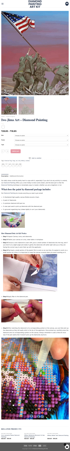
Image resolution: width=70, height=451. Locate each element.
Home (3, 116)
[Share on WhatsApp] (3, 165)
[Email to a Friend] (13, 165)
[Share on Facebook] (6, 165)
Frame (3, 140)
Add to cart (15, 151)
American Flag (8, 160)
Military (23, 160)
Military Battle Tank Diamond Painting (57, 435)
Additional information (16, 176)
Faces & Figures (10, 116)
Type (2, 144)
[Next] (65, 53)
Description (4, 176)
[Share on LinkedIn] (20, 165)
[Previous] (4, 53)
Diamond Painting (9, 183)
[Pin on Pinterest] (16, 165)
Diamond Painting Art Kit (35, 4)
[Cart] (67, 4)
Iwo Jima (18, 160)
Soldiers (28, 160)
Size (2, 135)
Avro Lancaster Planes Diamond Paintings (10, 436)
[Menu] (2, 3)
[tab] (4, 176)
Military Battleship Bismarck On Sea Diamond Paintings (34, 436)
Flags (13, 160)
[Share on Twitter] (9, 165)
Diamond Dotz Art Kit (13, 233)
